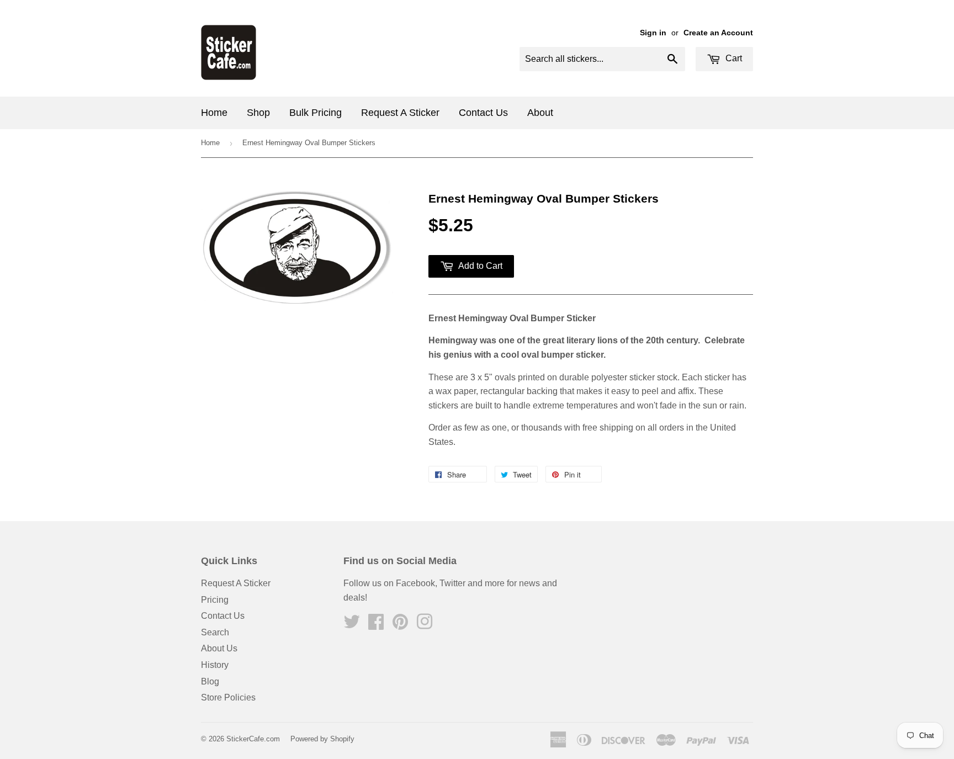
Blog (210, 681)
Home (214, 112)
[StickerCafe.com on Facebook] (376, 625)
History (215, 665)
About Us (219, 648)
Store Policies (228, 697)
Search (215, 632)
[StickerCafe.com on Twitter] (351, 625)
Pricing (215, 599)
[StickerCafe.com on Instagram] (424, 625)
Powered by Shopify (322, 739)
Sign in (653, 33)
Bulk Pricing (315, 112)
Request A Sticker (400, 112)
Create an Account (718, 33)
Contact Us (483, 112)
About (540, 112)
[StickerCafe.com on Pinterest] (400, 625)
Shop (258, 112)
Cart (732, 58)
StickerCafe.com (253, 739)
